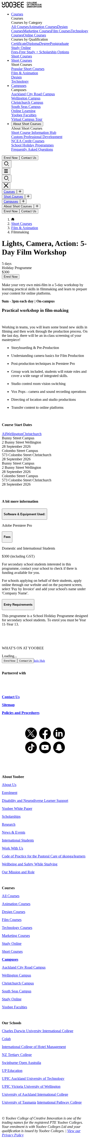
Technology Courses (17, 928)
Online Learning (23, 111)
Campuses (18, 86)
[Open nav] (6, 171)
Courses (17, 14)
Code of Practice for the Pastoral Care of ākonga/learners (43, 856)
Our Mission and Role (18, 872)
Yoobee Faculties (23, 115)
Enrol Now (11, 158)
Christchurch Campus (27, 102)
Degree (44, 44)
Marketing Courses (37, 31)
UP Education (12, 1071)
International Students (18, 840)
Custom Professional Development (36, 137)
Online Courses (34, 35)
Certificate (18, 44)
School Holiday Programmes (32, 145)
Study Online (21, 48)
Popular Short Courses (27, 69)
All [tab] (4, 434)
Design (16, 77)
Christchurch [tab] (32, 434)
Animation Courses (43, 27)
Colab (6, 1039)
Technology (20, 81)
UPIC (6, 1086)
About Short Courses (27, 124)
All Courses (20, 27)
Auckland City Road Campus (33, 94)
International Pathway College (59, 1102)
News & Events (13, 832)
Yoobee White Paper (17, 808)
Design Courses (13, 912)
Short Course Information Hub (33, 133)
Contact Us (28, 158)
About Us (9, 785)
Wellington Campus (25, 98)
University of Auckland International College (35, 1094)
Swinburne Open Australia (21, 1063)
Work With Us (12, 848)
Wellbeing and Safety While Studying (29, 864)
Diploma (32, 44)
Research (8, 824)
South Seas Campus (26, 107)
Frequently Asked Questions (32, 149)
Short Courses (21, 56)
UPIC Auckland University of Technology (33, 1079)
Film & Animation (24, 73)
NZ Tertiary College (17, 1055)
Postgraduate (59, 44)
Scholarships (11, 816)
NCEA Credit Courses (27, 141)
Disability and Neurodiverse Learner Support (35, 801)
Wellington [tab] (15, 434)
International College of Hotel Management (34, 1047)
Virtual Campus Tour (26, 119)
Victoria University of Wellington (35, 1086)
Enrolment (9, 793)
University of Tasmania (19, 1102)
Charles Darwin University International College (37, 1031)
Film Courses (61, 31)
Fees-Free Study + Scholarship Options (40, 52)
